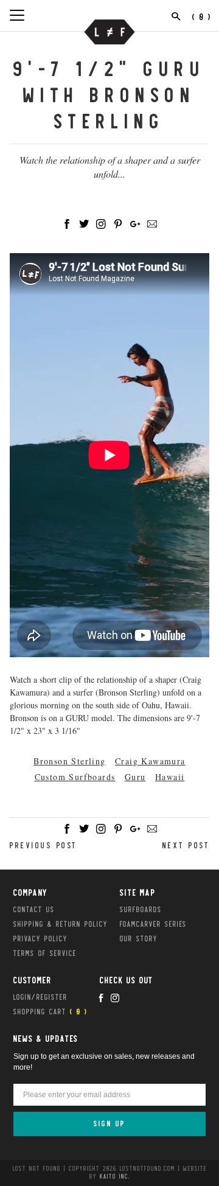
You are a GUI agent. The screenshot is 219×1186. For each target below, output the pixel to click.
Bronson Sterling (69, 761)
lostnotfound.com (147, 1168)
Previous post (43, 845)
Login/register (40, 997)
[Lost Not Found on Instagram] (115, 998)
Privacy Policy (40, 938)
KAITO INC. (115, 1176)
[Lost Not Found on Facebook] (101, 998)
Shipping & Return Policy (60, 924)
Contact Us (34, 909)
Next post (186, 845)
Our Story (139, 938)
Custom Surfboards (75, 777)
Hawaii (169, 777)
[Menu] (17, 15)
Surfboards (141, 909)
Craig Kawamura (150, 761)
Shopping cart (50, 1011)
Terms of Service (45, 953)
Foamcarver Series (153, 924)
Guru (135, 777)
